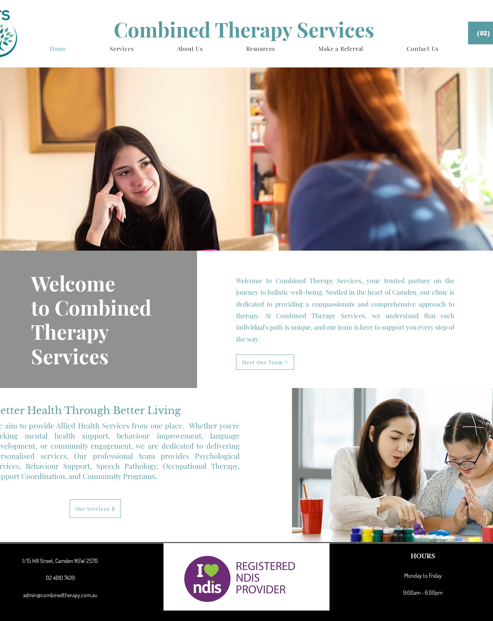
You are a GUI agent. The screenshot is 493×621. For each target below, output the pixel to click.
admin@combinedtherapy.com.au (60, 595)
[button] (121, 48)
